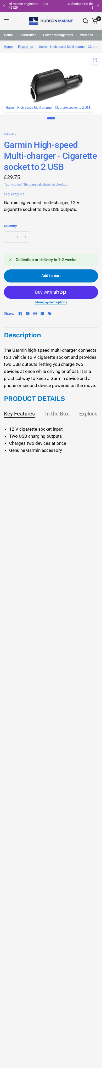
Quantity (10, 226)
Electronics (28, 35)
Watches (86, 35)
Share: (9, 313)
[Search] (85, 21)
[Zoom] (95, 60)
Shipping (29, 184)
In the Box (57, 414)
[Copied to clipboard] (50, 313)
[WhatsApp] (42, 313)
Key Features (19, 414)
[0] (94, 21)
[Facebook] (20, 313)
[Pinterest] (35, 313)
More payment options (51, 302)
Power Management (58, 35)
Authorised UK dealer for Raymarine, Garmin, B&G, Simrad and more (57, 5)
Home (8, 35)
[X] (28, 313)
